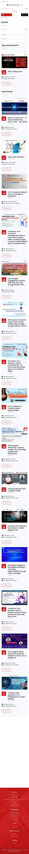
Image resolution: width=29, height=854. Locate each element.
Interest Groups (14, 820)
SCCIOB (14, 843)
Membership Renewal (14, 815)
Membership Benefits (14, 812)
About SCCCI (14, 794)
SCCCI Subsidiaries (14, 796)
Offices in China (14, 798)
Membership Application (14, 813)
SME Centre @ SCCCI (14, 835)
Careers (14, 802)
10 (24, 98)
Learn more (6, 83)
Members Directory (14, 818)
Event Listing (14, 825)
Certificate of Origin (14, 836)
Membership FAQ (14, 817)
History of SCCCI (14, 801)
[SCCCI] (14, 4)
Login (25, 14)
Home (2, 17)
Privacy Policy (14, 804)
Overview (14, 833)
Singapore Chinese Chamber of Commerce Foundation (14, 799)
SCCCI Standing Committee (14, 806)
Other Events (14, 827)
